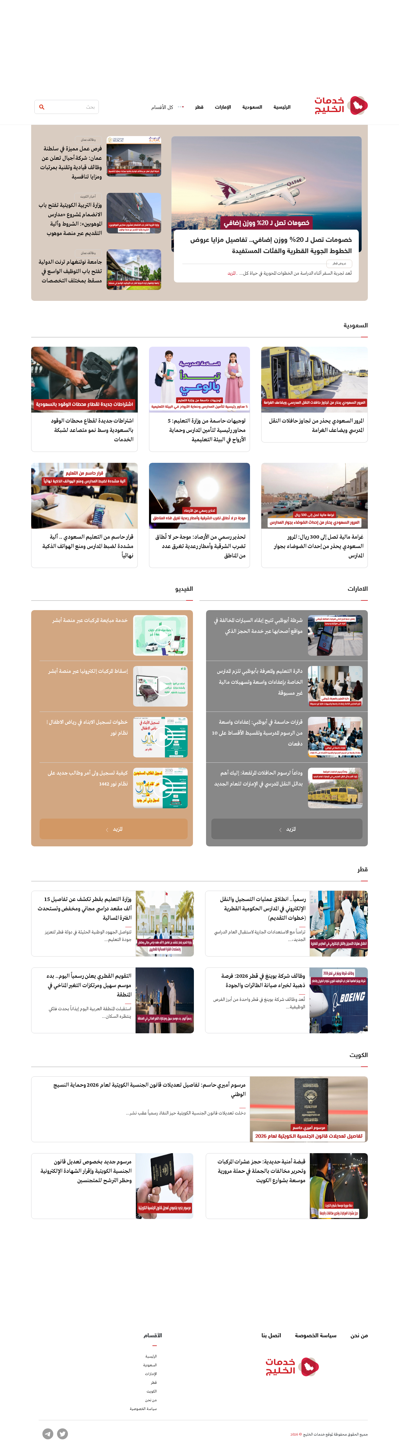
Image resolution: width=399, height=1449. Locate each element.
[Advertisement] (199, 43)
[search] (41, 107)
